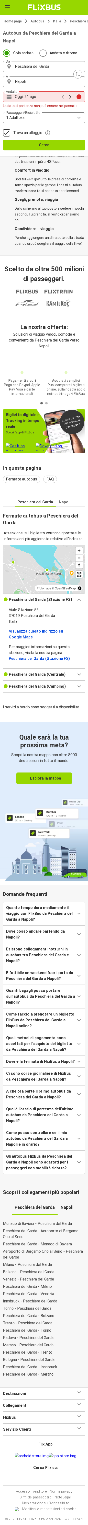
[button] (44, 66)
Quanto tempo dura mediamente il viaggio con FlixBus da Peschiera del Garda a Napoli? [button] (39, 913)
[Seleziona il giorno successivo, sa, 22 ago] (70, 97)
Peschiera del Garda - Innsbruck (30, 1367)
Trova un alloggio (27, 132)
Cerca (44, 145)
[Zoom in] (79, 550)
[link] (44, 800)
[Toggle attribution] (80, 588)
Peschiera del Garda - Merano (28, 1374)
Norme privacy (61, 1491)
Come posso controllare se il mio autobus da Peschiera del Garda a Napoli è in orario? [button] (37, 1138)
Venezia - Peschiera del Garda (28, 1279)
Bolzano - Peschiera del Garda (28, 1272)
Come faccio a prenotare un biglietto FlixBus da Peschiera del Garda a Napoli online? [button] (40, 1020)
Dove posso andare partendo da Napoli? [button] (35, 934)
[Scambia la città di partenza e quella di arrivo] (77, 74)
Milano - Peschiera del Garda (27, 1264)
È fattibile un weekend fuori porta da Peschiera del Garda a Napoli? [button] (39, 975)
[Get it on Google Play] (32, 1456)
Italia (57, 21)
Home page (13, 21)
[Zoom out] (79, 557)
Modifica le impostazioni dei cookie (49, 1509)
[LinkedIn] (46, 1479)
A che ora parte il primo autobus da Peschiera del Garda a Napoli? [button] (38, 1094)
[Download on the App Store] (62, 1456)
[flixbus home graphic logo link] (44, 7)
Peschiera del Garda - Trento (27, 1352)
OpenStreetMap (65, 588)
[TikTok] (49, 1479)
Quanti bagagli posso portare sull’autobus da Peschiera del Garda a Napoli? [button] (40, 996)
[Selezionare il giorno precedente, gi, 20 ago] (63, 97)
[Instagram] (43, 1479)
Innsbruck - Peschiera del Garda (30, 1301)
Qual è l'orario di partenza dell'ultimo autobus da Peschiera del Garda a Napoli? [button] (40, 1115)
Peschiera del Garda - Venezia (28, 1293)
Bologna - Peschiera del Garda (29, 1359)
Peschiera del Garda (35, 502)
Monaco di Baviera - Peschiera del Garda (37, 1223)
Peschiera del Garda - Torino (27, 1330)
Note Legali (63, 1497)
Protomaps (44, 588)
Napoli (64, 502)
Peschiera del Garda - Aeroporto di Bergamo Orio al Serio (40, 1234)
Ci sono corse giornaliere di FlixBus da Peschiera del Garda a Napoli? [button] (38, 1076)
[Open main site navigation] (7, 7)
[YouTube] (44, 1479)
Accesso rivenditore (31, 1491)
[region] (44, 569)
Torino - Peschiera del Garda (27, 1308)
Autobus (37, 21)
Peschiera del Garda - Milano (27, 1286)
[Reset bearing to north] (79, 564)
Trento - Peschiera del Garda (27, 1323)
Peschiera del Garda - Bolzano (28, 1315)
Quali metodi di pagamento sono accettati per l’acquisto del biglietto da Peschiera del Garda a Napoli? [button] (39, 1044)
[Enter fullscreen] (79, 574)
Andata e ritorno (63, 53)
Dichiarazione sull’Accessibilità (45, 1503)
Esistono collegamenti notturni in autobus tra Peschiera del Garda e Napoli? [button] (37, 955)
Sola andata (23, 53)
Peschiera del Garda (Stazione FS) (39, 658)
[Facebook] (42, 1479)
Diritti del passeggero (36, 1497)
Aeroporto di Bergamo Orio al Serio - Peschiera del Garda (43, 1254)
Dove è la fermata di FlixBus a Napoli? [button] (40, 1061)
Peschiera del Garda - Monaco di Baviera (37, 1244)
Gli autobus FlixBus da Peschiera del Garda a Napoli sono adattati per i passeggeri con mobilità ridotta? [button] (39, 1162)
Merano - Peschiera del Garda (28, 1345)
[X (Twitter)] (47, 1479)
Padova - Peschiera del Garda (28, 1337)
